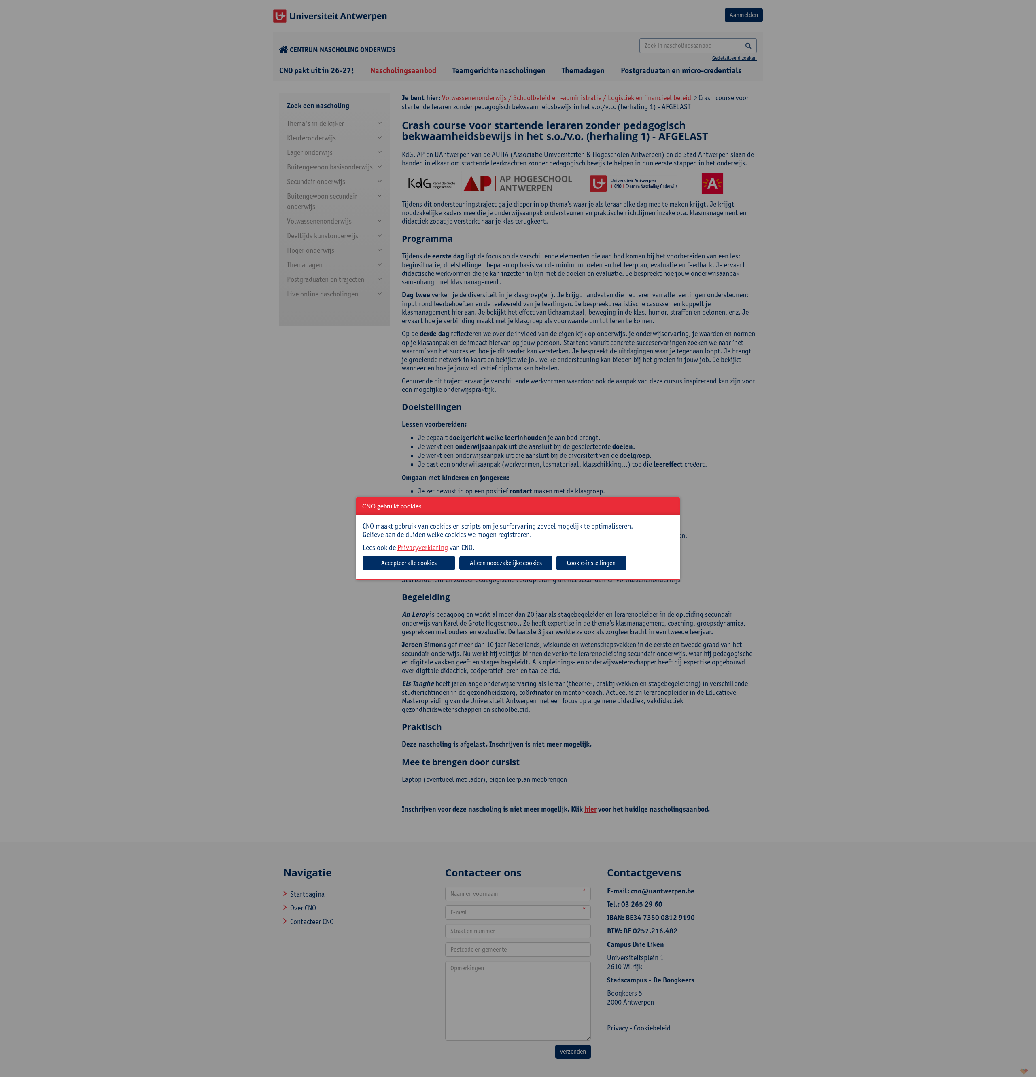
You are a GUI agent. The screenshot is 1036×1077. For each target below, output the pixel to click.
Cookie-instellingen (591, 563)
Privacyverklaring (422, 547)
